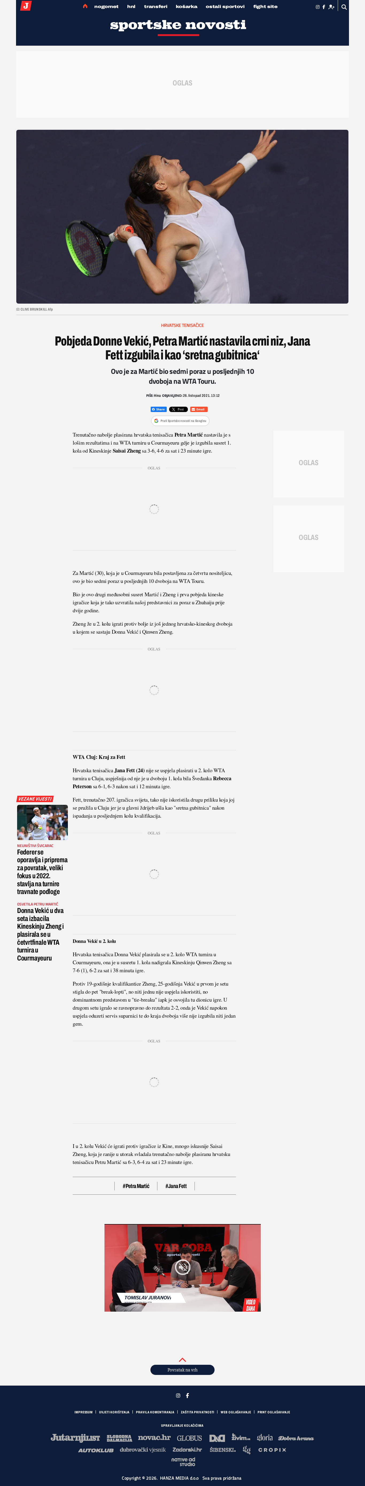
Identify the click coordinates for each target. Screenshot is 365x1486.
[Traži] (344, 7)
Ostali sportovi (225, 6)
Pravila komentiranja (155, 1412)
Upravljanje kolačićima (182, 1426)
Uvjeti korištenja (114, 1412)
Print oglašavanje (274, 1412)
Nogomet (106, 6)
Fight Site (265, 6)
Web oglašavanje (236, 1412)
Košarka (186, 6)
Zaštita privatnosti (197, 1412)
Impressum (84, 1412)
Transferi (155, 6)
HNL (131, 6)
